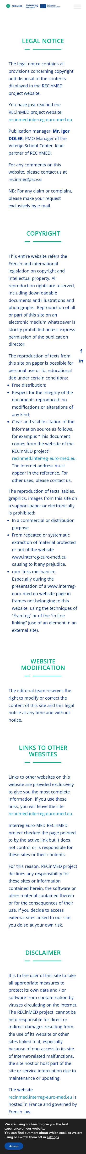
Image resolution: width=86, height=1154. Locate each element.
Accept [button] (13, 1146)
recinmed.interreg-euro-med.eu (40, 119)
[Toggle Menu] (77, 7)
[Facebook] (81, 351)
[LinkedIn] (81, 360)
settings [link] (53, 1137)
